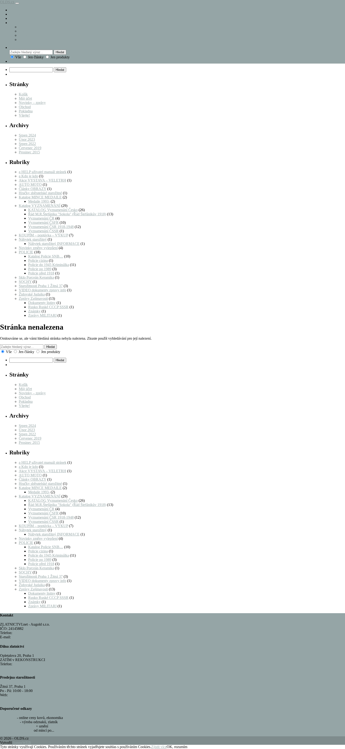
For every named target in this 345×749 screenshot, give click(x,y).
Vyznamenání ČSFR (43, 222)
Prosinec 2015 (29, 152)
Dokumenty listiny (42, 303)
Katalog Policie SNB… (45, 256)
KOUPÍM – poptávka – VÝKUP (43, 235)
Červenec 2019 (30, 148)
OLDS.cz (7, 2)
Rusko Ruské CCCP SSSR (48, 307)
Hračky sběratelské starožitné (40, 193)
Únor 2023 (27, 139)
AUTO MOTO (30, 184)
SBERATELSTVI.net (16, 730)
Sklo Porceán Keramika (36, 277)
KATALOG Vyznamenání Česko (53, 210)
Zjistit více (159, 747)
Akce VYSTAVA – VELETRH (42, 180)
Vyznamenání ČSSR (43, 231)
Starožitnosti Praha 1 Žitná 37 (41, 286)
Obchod (15, 23)
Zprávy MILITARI (42, 315)
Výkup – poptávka (23, 18)
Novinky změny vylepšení (38, 248)
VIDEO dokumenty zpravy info (42, 290)
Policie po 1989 (39, 269)
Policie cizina (38, 260)
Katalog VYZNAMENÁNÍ (39, 206)
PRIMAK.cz (9, 722)
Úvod (13, 10)
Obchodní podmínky (34, 40)
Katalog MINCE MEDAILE (40, 197)
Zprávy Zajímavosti (33, 298)
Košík (23, 35)
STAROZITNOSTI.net (17, 726)
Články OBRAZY (32, 189)
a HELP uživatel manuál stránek (42, 172)
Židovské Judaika (32, 294)
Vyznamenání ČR (41, 218)
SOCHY (25, 282)
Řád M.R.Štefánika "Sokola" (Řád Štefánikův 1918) (67, 214)
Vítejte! (24, 115)
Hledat (60, 52)
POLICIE (26, 252)
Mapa (4, 668)
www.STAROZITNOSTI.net (31, 695)
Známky (34, 311)
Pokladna (26, 31)
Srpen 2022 (27, 144)
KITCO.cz (8, 718)
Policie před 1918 (41, 273)
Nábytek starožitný (33, 239)
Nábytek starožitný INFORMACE (54, 244)
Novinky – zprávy (22, 14)
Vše (18, 57)
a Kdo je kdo (28, 176)
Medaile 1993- (39, 201)
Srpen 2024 (27, 135)
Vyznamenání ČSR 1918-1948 (51, 227)
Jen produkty (60, 57)
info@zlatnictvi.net (26, 637)
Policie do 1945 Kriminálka (48, 265)
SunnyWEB (22, 743)
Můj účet (25, 98)
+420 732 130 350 (27, 633)
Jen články (36, 57)
